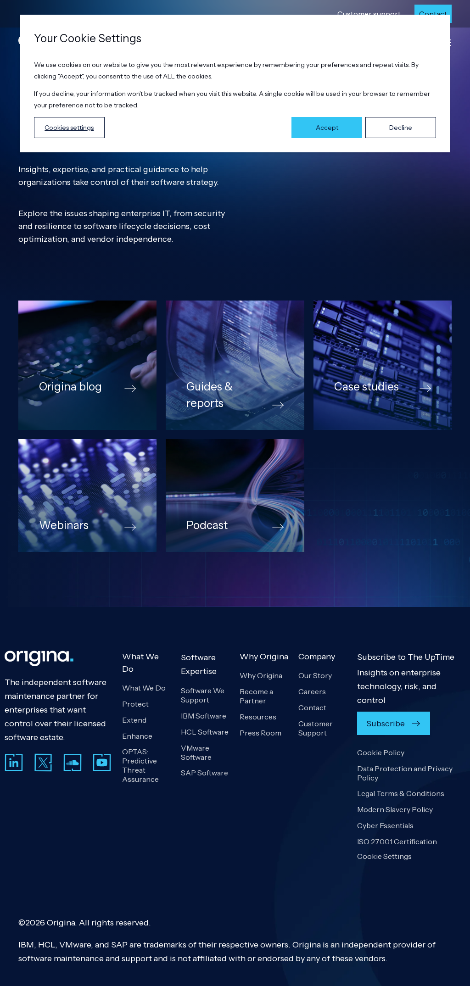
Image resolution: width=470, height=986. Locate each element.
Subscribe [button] (385, 724)
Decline (400, 127)
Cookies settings (69, 127)
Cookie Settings (384, 856)
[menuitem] (369, 13)
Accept (327, 127)
